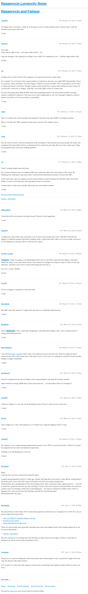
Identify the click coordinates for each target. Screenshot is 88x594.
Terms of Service (37, 586)
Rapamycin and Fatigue (20, 11)
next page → (6, 579)
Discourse (13, 591)
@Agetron (5, 260)
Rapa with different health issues (15, 523)
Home (3, 586)
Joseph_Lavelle (16, 354)
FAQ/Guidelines (23, 586)
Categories (11, 586)
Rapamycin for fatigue (11, 521)
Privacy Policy (50, 586)
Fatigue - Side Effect (10, 534)
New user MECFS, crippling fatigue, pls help (19, 518)
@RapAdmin (10, 331)
